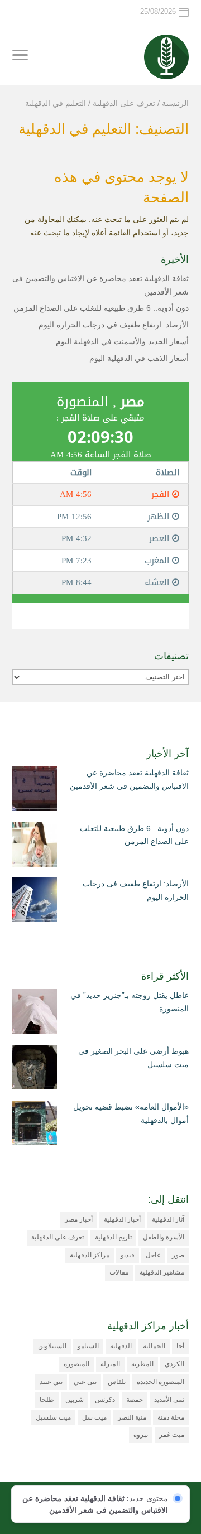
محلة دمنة (170, 1417)
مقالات (118, 1272)
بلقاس (117, 1382)
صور (178, 1255)
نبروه (140, 1435)
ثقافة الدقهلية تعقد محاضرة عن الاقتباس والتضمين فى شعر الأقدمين (129, 779)
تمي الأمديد (169, 1399)
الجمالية (154, 1346)
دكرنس (105, 1399)
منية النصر (132, 1417)
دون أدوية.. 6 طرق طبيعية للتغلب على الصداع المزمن (101, 307)
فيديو (128, 1255)
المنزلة (110, 1364)
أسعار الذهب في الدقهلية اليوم (139, 358)
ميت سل (94, 1417)
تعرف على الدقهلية (57, 1237)
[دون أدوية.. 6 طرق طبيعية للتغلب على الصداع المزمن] (34, 846)
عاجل (153, 1255)
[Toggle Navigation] (20, 56)
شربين (74, 1399)
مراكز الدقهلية (89, 1255)
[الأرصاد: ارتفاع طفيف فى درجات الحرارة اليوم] (34, 902)
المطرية (142, 1364)
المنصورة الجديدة (160, 1382)
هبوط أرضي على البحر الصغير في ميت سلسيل (133, 1057)
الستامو (88, 1346)
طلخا (47, 1399)
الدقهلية (121, 1346)
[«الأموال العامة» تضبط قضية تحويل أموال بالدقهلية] (34, 1125)
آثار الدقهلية (168, 1219)
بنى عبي (85, 1382)
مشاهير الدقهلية (162, 1272)
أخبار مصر (79, 1219)
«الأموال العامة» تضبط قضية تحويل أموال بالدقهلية (131, 1113)
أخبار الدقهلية (122, 1219)
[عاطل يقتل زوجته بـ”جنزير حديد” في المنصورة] (34, 1013)
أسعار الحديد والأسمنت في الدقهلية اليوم (122, 341)
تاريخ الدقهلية (113, 1237)
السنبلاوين (52, 1346)
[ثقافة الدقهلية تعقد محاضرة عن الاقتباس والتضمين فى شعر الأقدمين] (34, 791)
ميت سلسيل (53, 1417)
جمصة (134, 1399)
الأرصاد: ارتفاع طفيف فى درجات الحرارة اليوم (114, 324)
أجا (180, 1346)
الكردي (174, 1364)
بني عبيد (51, 1382)
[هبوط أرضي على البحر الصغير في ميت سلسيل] (34, 1069)
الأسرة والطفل (163, 1237)
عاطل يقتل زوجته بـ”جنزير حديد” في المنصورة (129, 1002)
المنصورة (76, 1364)
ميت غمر (171, 1435)
